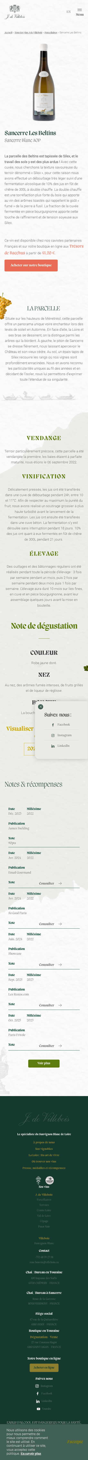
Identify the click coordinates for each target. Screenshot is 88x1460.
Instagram (65, 735)
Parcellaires (51, 32)
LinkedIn (64, 746)
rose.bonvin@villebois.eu (44, 1262)
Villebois (44, 1238)
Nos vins (44, 1187)
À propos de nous (44, 1142)
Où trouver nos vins (44, 1161)
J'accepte (75, 1442)
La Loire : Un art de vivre (44, 1155)
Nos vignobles (44, 1149)
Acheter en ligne (44, 1367)
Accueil (8, 32)
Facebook (64, 725)
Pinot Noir (44, 1226)
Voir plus (43, 1063)
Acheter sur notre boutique (31, 265)
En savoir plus (31, 1454)
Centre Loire (44, 1210)
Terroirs (44, 1205)
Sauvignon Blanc (44, 1243)
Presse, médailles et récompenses (44, 1168)
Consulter (46, 884)
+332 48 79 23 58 (44, 1257)
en (69, 12)
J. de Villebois (44, 1195)
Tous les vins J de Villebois (28, 32)
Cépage (44, 1221)
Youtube (46, 1408)
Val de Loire (44, 1216)
